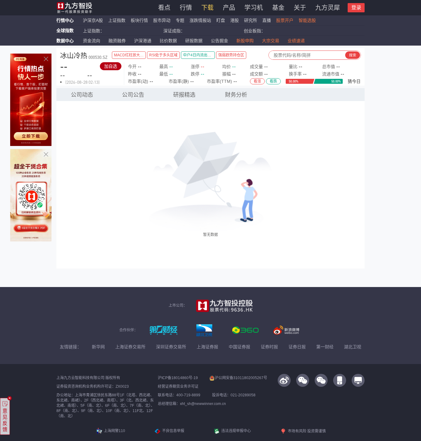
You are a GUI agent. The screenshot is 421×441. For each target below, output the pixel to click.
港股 (234, 20)
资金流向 (91, 40)
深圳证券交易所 (171, 346)
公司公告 (133, 95)
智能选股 (307, 20)
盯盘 (220, 20)
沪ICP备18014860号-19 (178, 378)
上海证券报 (207, 346)
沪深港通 (142, 40)
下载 (207, 7)
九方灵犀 (327, 7)
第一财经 (324, 346)
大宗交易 (270, 40)
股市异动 (161, 20)
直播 (266, 20)
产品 (229, 7)
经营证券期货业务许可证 (178, 386)
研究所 (250, 20)
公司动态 (82, 95)
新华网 (98, 346)
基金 (278, 7)
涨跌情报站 (200, 20)
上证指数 (116, 20)
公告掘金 (219, 40)
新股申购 (245, 40)
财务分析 (236, 95)
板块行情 (139, 20)
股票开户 (284, 20)
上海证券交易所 (130, 346)
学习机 (253, 7)
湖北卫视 (352, 346)
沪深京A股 (93, 20)
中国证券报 (239, 346)
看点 (164, 7)
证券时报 (269, 346)
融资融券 (117, 40)
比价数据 (168, 40)
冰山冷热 (73, 55)
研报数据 (193, 40)
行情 (186, 7)
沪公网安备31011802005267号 (241, 378)
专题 (181, 20)
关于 (300, 7)
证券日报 (297, 346)
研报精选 (184, 95)
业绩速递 (296, 40)
